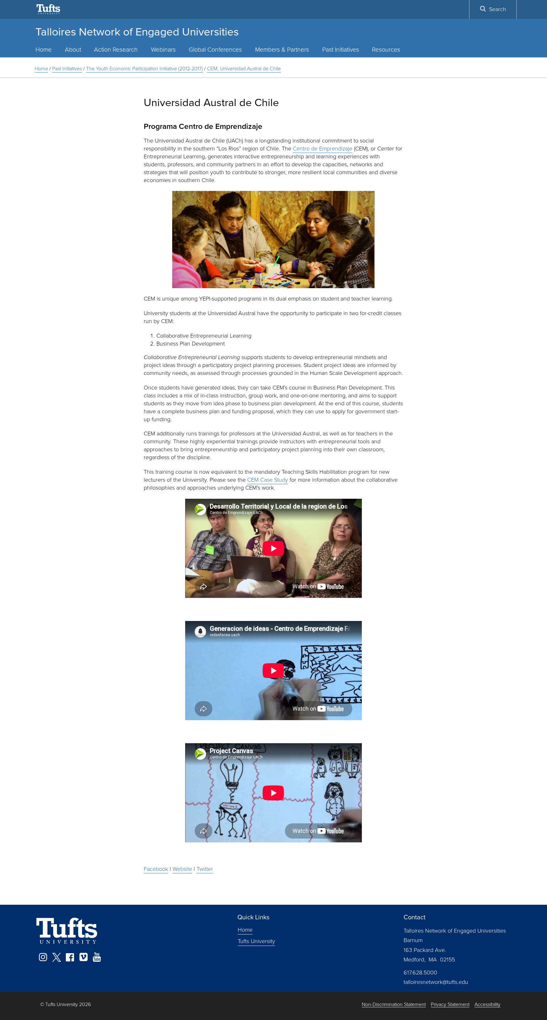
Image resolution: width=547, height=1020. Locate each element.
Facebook (156, 869)
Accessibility (487, 1004)
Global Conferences (215, 49)
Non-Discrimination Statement (394, 1004)
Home (43, 49)
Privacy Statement (450, 1004)
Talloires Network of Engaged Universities (137, 31)
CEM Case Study (267, 480)
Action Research (116, 49)
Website (182, 869)
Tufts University (256, 941)
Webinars (163, 49)
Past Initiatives (340, 49)
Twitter (205, 869)
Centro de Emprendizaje (322, 148)
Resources (386, 49)
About (73, 49)
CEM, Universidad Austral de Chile (244, 68)
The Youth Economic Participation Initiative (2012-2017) (144, 68)
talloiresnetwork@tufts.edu (436, 982)
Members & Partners (282, 49)
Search (497, 9)
